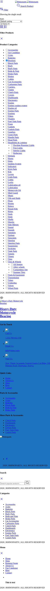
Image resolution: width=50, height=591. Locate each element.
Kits (9, 172)
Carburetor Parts (15, 84)
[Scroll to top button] (45, 579)
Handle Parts (13, 137)
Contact (8, 388)
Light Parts (12, 177)
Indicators (12, 166)
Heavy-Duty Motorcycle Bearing (8, 312)
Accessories (13, 50)
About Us (9, 380)
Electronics (12, 100)
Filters (10, 116)
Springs (11, 235)
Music (10, 195)
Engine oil (12, 108)
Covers (11, 95)
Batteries (11, 58)
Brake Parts (13, 74)
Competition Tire (20, 270)
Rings (10, 211)
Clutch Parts (13, 92)
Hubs (10, 161)
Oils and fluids (14, 198)
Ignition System (14, 164)
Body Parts (12, 68)
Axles (10, 55)
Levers (11, 174)
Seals (10, 214)
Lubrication (13, 187)
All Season (18, 264)
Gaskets (11, 127)
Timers (11, 256)
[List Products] (5, 27)
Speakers (12, 233)
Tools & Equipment (16, 275)
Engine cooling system (17, 105)
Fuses (10, 124)
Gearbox (11, 132)
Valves (11, 285)
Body (10, 66)
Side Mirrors (13, 225)
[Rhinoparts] (26, 2)
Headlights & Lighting (17, 142)
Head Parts (12, 140)
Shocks (11, 222)
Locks (10, 182)
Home (8, 378)
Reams (11, 203)
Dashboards (13, 97)
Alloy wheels (19, 267)
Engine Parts (13, 111)
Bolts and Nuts (11, 516)
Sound (10, 227)
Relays (11, 206)
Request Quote (11, 563)
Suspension (13, 246)
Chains (11, 90)
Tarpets (11, 254)
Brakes (11, 76)
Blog (7, 385)
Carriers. (11, 87)
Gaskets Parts (13, 129)
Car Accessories (14, 82)
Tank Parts (12, 251)
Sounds (11, 230)
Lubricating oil (14, 185)
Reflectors (17, 153)
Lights (10, 180)
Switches (12, 248)
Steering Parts (14, 243)
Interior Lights (19, 150)
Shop (7, 383)
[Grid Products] (2, 27)
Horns (10, 158)
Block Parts (13, 63)
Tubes (10, 280)
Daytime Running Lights (23, 145)
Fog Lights (18, 148)
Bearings (11, 60)
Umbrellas (12, 283)
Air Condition (14, 52)
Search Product (26, 6)
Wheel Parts (13, 288)
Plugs (10, 201)
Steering (11, 240)
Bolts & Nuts (13, 71)
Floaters (11, 119)
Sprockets (12, 238)
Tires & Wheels (14, 262)
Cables (11, 79)
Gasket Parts (10, 432)
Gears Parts (13, 135)
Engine (11, 103)
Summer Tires (19, 272)
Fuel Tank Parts (14, 121)
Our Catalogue (11, 568)
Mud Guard (13, 193)
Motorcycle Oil (14, 190)
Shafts (10, 219)
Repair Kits (13, 209)
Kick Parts (12, 169)
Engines (11, 113)
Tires (10, 259)
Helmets (11, 156)
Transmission (13, 278)
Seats (10, 217)
